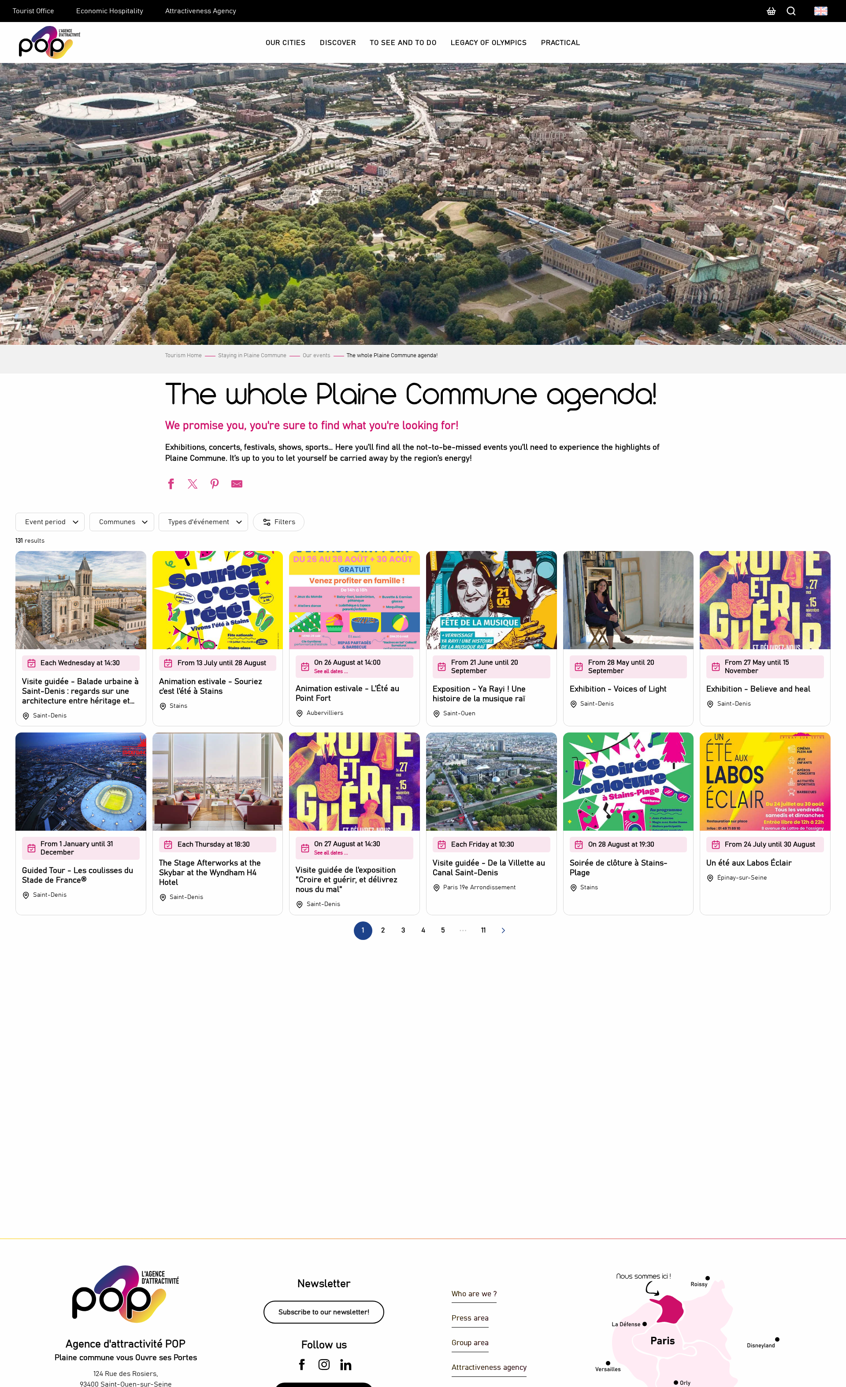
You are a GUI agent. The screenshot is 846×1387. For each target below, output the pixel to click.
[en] (821, 11)
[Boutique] (771, 15)
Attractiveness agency (489, 1368)
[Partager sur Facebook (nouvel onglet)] (169, 485)
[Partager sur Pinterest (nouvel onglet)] (213, 485)
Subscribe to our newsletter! (323, 1312)
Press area (470, 1318)
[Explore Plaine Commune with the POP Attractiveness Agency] (38, 42)
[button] (821, 11)
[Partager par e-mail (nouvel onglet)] (235, 485)
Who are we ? (474, 1294)
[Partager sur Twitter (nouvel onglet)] (191, 485)
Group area (470, 1343)
